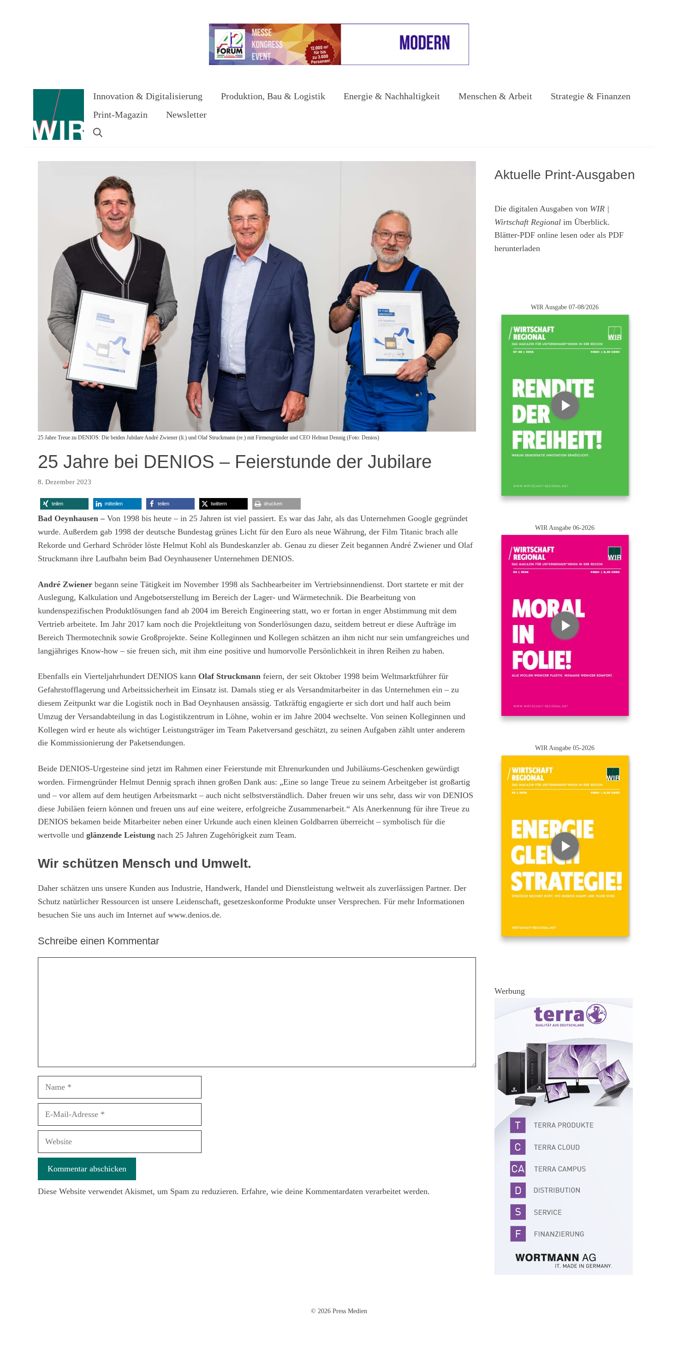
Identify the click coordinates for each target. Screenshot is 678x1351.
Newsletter (186, 114)
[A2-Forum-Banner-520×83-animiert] (339, 63)
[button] (98, 133)
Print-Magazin (120, 114)
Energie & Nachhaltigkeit (392, 96)
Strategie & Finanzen (590, 96)
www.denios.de (194, 914)
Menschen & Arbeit (495, 96)
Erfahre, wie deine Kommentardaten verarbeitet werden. (335, 1191)
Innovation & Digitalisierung (147, 96)
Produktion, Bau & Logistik (273, 96)
